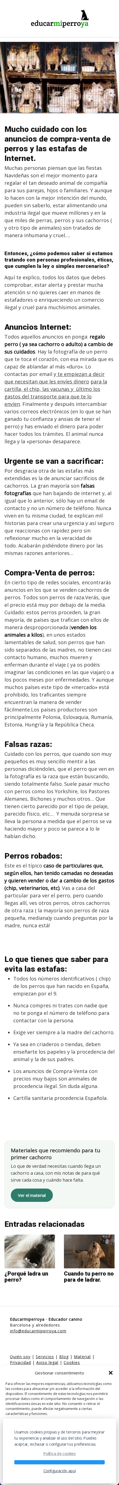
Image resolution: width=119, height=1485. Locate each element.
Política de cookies (59, 1453)
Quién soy (20, 1356)
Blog (64, 1356)
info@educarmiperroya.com (38, 1330)
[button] (110, 1373)
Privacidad (20, 1362)
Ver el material (32, 1195)
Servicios (45, 1356)
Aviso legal (47, 1362)
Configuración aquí (59, 1470)
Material (82, 1356)
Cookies (72, 1362)
